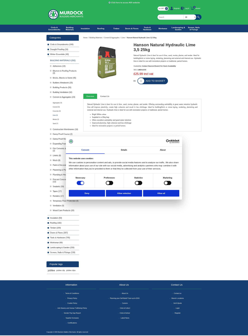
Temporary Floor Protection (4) (65, 201)
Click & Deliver (125, 313)
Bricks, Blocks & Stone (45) (64, 78)
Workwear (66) (56, 242)
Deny (87, 193)
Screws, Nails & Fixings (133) (62, 252)
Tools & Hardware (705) (60, 237)
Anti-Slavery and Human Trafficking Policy (72, 308)
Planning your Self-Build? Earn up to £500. (125, 298)
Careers (125, 303)
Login (178, 308)
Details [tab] (124, 150)
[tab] (90, 96)
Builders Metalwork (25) (63, 83)
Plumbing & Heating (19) (63, 175)
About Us (125, 293)
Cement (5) (56, 107)
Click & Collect (125, 308)
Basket (197, 8)
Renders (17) (58, 196)
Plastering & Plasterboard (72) (65, 170)
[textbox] (176, 17)
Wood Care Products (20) (63, 210)
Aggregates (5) (57, 103)
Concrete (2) (57, 111)
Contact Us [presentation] (104, 96)
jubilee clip (60, 270)
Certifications (72, 323)
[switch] (109, 183)
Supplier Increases (72, 318)
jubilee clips (71, 270)
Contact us (177, 293)
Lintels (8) (57, 155)
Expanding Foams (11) (62, 144)
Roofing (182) (55, 223)
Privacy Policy (72, 298)
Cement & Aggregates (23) (64, 97)
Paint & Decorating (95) (62, 165)
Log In (187, 8)
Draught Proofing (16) (59, 49)
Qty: (134, 81)
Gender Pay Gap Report (72, 313)
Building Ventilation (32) (62, 92)
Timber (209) (55, 228)
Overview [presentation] (90, 96)
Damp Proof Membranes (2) (64, 139)
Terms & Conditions (72, 293)
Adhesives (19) (59, 66)
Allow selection (124, 193)
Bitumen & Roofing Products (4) (65, 72)
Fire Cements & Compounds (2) (65, 149)
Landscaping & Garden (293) (62, 247)
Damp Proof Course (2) (62, 134)
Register (177, 8)
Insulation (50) (56, 218)
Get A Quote (177, 303)
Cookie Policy (72, 303)
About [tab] (163, 150)
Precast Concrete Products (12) (64, 180)
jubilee (51, 270)
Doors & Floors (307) (59, 233)
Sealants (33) (58, 186)
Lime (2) (55, 115)
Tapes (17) (57, 191)
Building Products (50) (62, 87)
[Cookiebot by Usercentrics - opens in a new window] (168, 141)
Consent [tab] (85, 150)
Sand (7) (55, 123)
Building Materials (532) (63, 60)
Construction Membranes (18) (65, 129)
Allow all (161, 193)
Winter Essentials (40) (59, 54)
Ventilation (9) (58, 205)
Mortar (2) (56, 119)
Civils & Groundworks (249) (61, 44)
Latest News (125, 318)
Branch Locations (178, 298)
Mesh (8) (56, 160)
